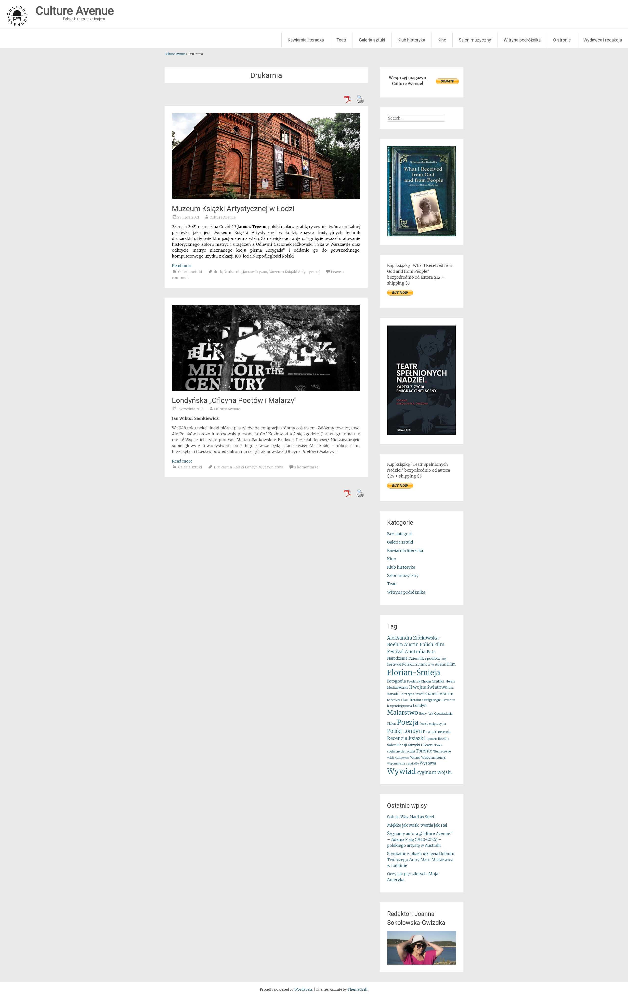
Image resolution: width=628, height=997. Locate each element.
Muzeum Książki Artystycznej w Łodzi (233, 208)
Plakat (391, 723)
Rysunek (431, 739)
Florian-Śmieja (413, 672)
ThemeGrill (357, 989)
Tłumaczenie (442, 751)
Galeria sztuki (372, 39)
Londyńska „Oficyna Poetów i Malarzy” (234, 400)
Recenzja (444, 732)
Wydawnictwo (271, 467)
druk (218, 272)
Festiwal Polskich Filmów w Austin (416, 664)
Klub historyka (411, 39)
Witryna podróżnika (522, 39)
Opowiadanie (443, 713)
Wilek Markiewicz (398, 757)
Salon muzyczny (475, 39)
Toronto (424, 751)
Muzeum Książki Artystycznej (294, 272)
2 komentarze (306, 467)
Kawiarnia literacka (306, 39)
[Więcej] (421, 948)
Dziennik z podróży (424, 658)
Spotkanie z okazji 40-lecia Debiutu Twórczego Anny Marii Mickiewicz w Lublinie (420, 859)
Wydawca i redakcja (602, 39)
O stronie (562, 39)
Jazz (451, 687)
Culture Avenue (222, 217)
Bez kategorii (400, 533)
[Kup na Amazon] (421, 234)
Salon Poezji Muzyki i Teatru (410, 745)
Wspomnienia (433, 757)
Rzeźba (443, 739)
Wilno (415, 757)
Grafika (438, 681)
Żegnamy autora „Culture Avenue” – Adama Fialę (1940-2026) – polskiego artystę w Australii (419, 839)
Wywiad (401, 771)
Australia (415, 652)
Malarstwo (402, 712)
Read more (182, 265)
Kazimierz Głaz (397, 700)
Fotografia (396, 681)
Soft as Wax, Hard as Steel (410, 816)
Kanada (393, 694)
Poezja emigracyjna (432, 723)
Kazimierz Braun (438, 694)
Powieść (430, 731)
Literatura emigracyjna (425, 700)
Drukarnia (232, 272)
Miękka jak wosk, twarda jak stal (417, 825)
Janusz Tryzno (255, 272)
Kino (442, 39)
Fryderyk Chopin (419, 681)
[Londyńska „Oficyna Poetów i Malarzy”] (266, 389)
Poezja (408, 722)
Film (451, 664)
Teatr (341, 39)
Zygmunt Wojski (434, 772)
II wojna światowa (428, 687)
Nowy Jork (426, 713)
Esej (444, 658)
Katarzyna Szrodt (411, 694)
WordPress (303, 989)
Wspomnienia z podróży (403, 763)
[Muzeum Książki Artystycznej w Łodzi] (266, 197)
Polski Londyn (245, 467)
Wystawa (428, 763)
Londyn (420, 705)
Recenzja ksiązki (406, 738)
